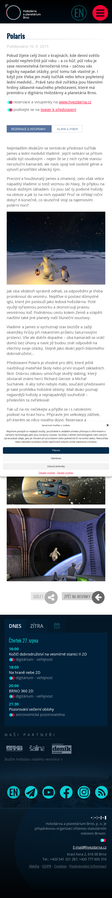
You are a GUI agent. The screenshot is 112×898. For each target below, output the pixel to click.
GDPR (46, 866)
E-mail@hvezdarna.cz (89, 847)
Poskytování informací (87, 866)
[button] (107, 425)
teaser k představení (58, 109)
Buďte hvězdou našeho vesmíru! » (34, 759)
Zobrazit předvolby (56, 466)
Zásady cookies (47, 472)
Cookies (60, 866)
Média (34, 866)
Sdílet (38, 596)
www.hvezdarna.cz (75, 102)
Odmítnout (56, 458)
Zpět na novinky (77, 596)
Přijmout (56, 450)
